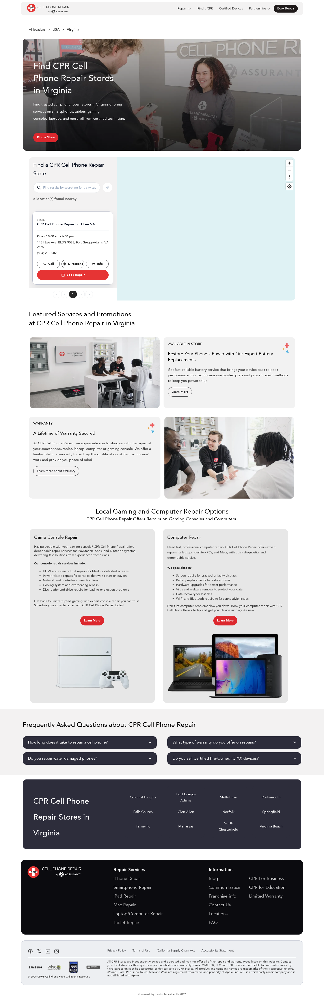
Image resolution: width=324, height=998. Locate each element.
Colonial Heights (143, 797)
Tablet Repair (126, 923)
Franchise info (222, 896)
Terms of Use (141, 950)
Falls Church (143, 811)
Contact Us (220, 905)
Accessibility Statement (217, 950)
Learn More (180, 392)
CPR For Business (266, 878)
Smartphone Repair (132, 887)
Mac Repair (125, 905)
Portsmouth (271, 797)
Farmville (143, 826)
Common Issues (224, 887)
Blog (213, 878)
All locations (37, 30)
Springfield (271, 811)
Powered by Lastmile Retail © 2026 (162, 994)
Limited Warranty (266, 896)
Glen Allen (186, 811)
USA (56, 29)
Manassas (186, 826)
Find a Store (46, 137)
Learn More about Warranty (56, 471)
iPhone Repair (127, 878)
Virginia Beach (271, 826)
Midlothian (228, 797)
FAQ (213, 923)
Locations (218, 914)
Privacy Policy (116, 950)
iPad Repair (125, 896)
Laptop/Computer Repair (138, 914)
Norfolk (228, 811)
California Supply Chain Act (176, 950)
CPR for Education (267, 887)
